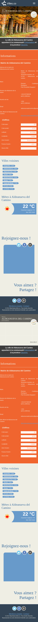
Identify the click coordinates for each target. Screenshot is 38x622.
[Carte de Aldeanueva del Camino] (34, 14)
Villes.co (11, 3)
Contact (26, 306)
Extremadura (29, 42)
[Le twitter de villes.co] (19, 245)
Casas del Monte (8, 183)
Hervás (6, 180)
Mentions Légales (15, 306)
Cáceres (24, 45)
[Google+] (30, 245)
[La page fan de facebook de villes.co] (24, 245)
